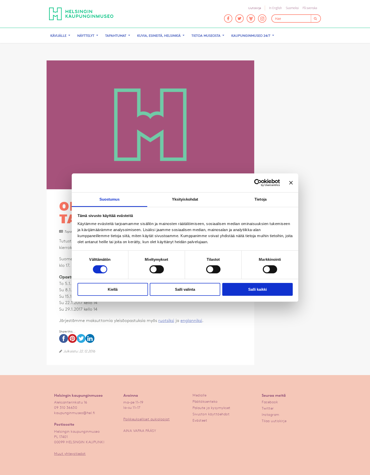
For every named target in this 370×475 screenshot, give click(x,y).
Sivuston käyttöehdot (211, 414)
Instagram (270, 414)
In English (275, 8)
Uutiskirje (254, 8)
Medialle (199, 395)
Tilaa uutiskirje (274, 421)
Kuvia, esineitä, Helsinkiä (159, 35)
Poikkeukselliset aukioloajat (146, 419)
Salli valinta (185, 289)
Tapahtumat (115, 35)
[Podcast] (251, 18)
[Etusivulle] (81, 14)
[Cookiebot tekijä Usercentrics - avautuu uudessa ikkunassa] (258, 183)
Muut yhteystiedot (70, 453)
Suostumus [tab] (109, 199)
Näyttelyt (85, 35)
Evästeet (200, 420)
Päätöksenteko (205, 401)
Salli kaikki (257, 289)
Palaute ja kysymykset (212, 408)
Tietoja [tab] (260, 199)
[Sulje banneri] (291, 183)
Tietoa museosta (206, 35)
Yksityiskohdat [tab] (185, 199)
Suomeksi (292, 8)
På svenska (310, 8)
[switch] (157, 269)
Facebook (270, 402)
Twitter (268, 408)
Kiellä (113, 289)
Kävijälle (58, 35)
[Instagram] (262, 18)
